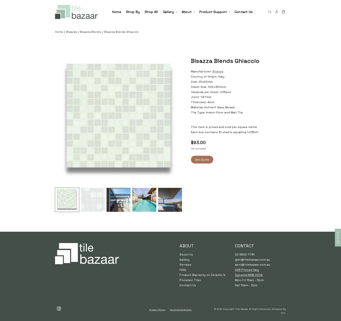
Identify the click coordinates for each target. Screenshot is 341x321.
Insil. (283, 313)
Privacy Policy (157, 309)
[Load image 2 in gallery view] (93, 200)
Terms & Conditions (181, 309)
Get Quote (202, 160)
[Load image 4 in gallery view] (144, 200)
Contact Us (188, 285)
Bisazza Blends (90, 32)
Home (59, 32)
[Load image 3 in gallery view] (119, 200)
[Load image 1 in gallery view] (67, 200)
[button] (170, 12)
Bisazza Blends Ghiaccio (121, 32)
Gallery (184, 260)
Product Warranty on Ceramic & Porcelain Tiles (202, 277)
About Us (186, 254)
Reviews (185, 264)
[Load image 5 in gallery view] (170, 200)
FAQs (183, 270)
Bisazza (71, 32)
